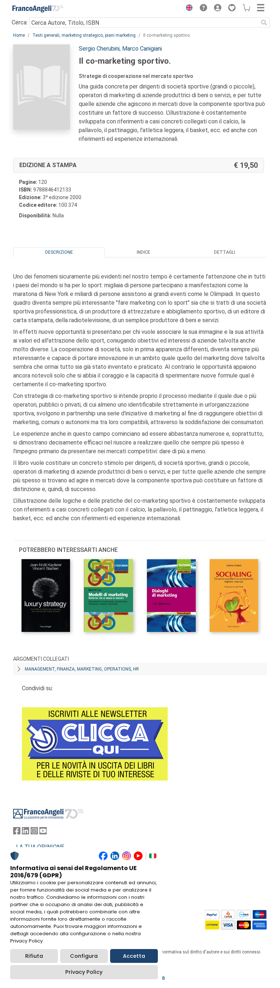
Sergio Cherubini (99, 48)
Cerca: (20, 22)
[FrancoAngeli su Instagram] (34, 832)
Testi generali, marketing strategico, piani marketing (84, 35)
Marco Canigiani (142, 48)
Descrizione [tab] (59, 252)
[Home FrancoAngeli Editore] (37, 8)
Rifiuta (34, 956)
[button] (187, 9)
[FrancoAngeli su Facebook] (16, 832)
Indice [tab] (143, 252)
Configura (84, 956)
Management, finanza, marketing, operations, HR (82, 669)
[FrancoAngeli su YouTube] (43, 832)
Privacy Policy (83, 972)
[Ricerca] (264, 22)
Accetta (134, 956)
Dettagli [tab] (224, 252)
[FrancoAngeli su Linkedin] (25, 832)
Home (19, 35)
